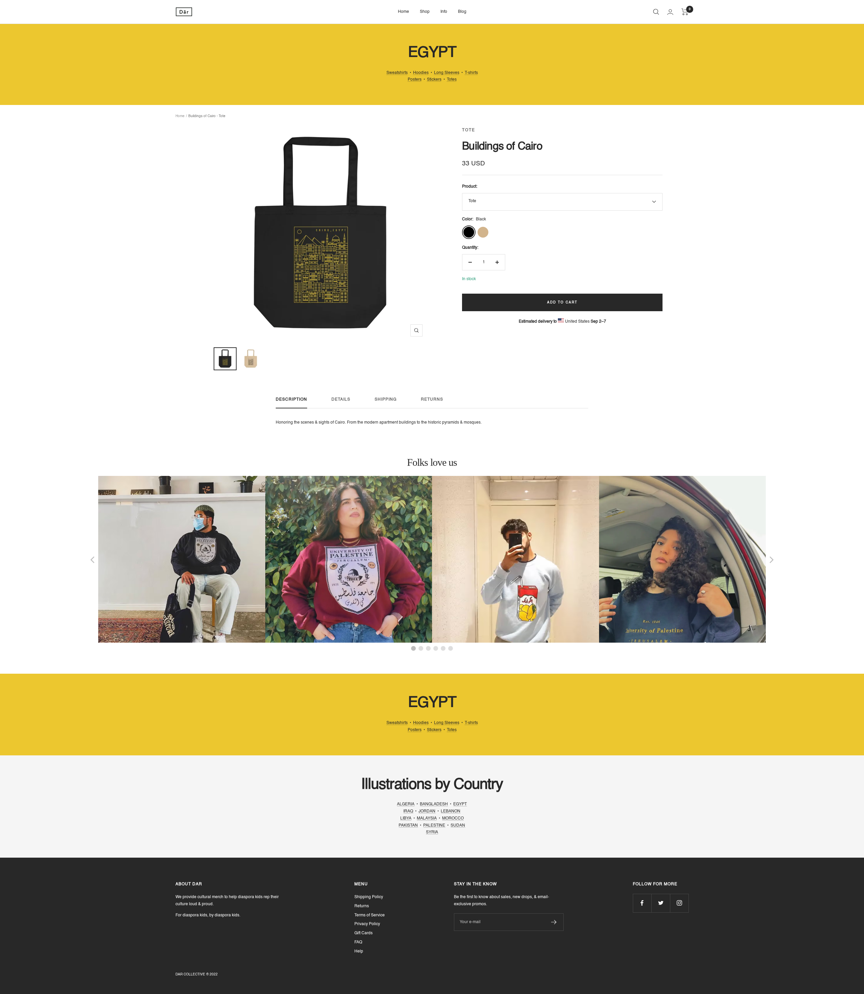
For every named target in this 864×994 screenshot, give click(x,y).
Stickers (434, 80)
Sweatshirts (397, 73)
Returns (432, 400)
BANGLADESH (434, 804)
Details (340, 400)
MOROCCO (453, 818)
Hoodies (421, 73)
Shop (425, 12)
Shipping (386, 400)
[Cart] (684, 11)
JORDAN (426, 811)
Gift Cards (363, 933)
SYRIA (432, 832)
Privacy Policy (367, 924)
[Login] (670, 12)
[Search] (656, 12)
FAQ (358, 942)
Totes (452, 80)
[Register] (554, 922)
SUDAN (458, 826)
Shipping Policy (368, 897)
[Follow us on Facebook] (642, 903)
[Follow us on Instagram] (679, 903)
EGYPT (460, 804)
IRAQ (408, 811)
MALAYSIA (427, 818)
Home (403, 12)
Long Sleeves (446, 73)
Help (358, 951)
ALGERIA (405, 804)
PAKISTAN (408, 826)
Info (443, 12)
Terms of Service (369, 915)
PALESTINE (434, 826)
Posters (415, 80)
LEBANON (450, 811)
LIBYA (405, 818)
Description (291, 400)
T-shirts (471, 73)
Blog (462, 12)
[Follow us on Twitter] (660, 903)
